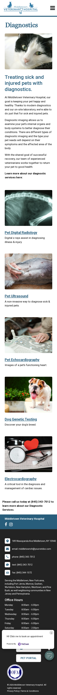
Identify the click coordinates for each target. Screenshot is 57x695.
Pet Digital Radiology (21, 233)
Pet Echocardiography (22, 360)
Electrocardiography (21, 479)
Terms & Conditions (30, 691)
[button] (49, 655)
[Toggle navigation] (52, 8)
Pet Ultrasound (16, 296)
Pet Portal (29, 658)
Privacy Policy (13, 691)
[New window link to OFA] (16, 672)
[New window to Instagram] (11, 525)
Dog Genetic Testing (21, 419)
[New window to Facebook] (7, 525)
